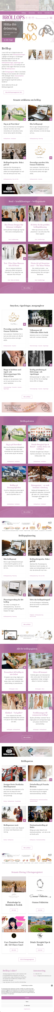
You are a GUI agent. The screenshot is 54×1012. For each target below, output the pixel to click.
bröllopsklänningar (7, 62)
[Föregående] (1, 31)
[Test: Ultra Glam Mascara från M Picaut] (14, 252)
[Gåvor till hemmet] (40, 661)
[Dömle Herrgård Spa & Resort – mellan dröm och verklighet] (40, 433)
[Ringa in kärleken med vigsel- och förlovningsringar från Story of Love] (14, 358)
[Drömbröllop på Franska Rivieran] (40, 773)
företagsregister (9, 72)
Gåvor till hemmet (40, 672)
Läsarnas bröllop (33, 801)
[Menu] (50, 18)
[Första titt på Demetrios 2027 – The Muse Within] (40, 252)
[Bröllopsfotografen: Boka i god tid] (14, 151)
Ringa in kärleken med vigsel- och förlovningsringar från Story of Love (12, 373)
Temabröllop (18, 801)
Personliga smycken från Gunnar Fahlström (39, 163)
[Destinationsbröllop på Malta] (40, 814)
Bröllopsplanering (34, 138)
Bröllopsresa (10, 839)
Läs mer (14, 910)
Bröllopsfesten (7, 138)
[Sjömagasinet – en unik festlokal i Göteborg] (40, 474)
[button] (52, 985)
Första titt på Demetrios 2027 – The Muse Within (40, 264)
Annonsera (32, 13)
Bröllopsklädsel (16, 729)
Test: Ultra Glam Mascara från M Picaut (14, 264)
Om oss (40, 13)
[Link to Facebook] (26, 17)
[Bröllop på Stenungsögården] (14, 474)
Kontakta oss (48, 13)
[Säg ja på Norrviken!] (14, 113)
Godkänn (27, 997)
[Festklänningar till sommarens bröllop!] (40, 701)
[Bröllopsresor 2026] (14, 814)
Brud (10, 239)
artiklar (11, 65)
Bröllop (24, 13)
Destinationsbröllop (43, 799)
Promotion (14, 387)
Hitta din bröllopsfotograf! (40, 600)
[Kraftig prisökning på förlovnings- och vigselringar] (40, 358)
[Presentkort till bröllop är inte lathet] (14, 661)
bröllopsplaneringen (19, 54)
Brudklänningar (15, 239)
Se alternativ (27, 1005)
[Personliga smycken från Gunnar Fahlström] (40, 151)
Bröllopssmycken (33, 179)
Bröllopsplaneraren (10, 38)
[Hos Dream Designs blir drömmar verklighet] (14, 214)
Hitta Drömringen (34, 345)
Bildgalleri (32, 614)
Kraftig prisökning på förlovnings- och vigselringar (38, 372)
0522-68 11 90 (38, 974)
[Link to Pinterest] (33, 17)
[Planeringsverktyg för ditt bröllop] (14, 588)
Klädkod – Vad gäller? (13, 713)
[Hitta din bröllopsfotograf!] (40, 588)
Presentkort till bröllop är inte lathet (14, 673)
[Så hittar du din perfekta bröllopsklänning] (40, 214)
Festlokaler (13, 138)
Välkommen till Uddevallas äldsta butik (39, 331)
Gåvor (16, 688)
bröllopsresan (11, 69)
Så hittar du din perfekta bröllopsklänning (40, 226)
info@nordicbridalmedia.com (44, 975)
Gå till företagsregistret (27, 959)
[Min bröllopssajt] (40, 113)
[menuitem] (23, 13)
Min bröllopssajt (36, 124)
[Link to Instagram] (29, 17)
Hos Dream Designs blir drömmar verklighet (14, 226)
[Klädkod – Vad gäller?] (14, 701)
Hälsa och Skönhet (15, 280)
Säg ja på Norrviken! (11, 124)
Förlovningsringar (7, 387)
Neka (27, 1001)
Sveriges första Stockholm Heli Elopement (14, 785)
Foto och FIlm (15, 179)
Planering (41, 138)
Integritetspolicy (27, 1009)
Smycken (40, 179)
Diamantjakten (19, 76)
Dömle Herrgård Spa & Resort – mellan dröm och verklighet (40, 446)
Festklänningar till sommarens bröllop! (40, 714)
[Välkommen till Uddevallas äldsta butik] (40, 318)
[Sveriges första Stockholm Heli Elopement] (14, 773)
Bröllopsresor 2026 (11, 825)
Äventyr (5, 801)
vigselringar (17, 62)
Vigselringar (45, 345)
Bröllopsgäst (12, 688)
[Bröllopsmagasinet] (13, 18)
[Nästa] (53, 31)
